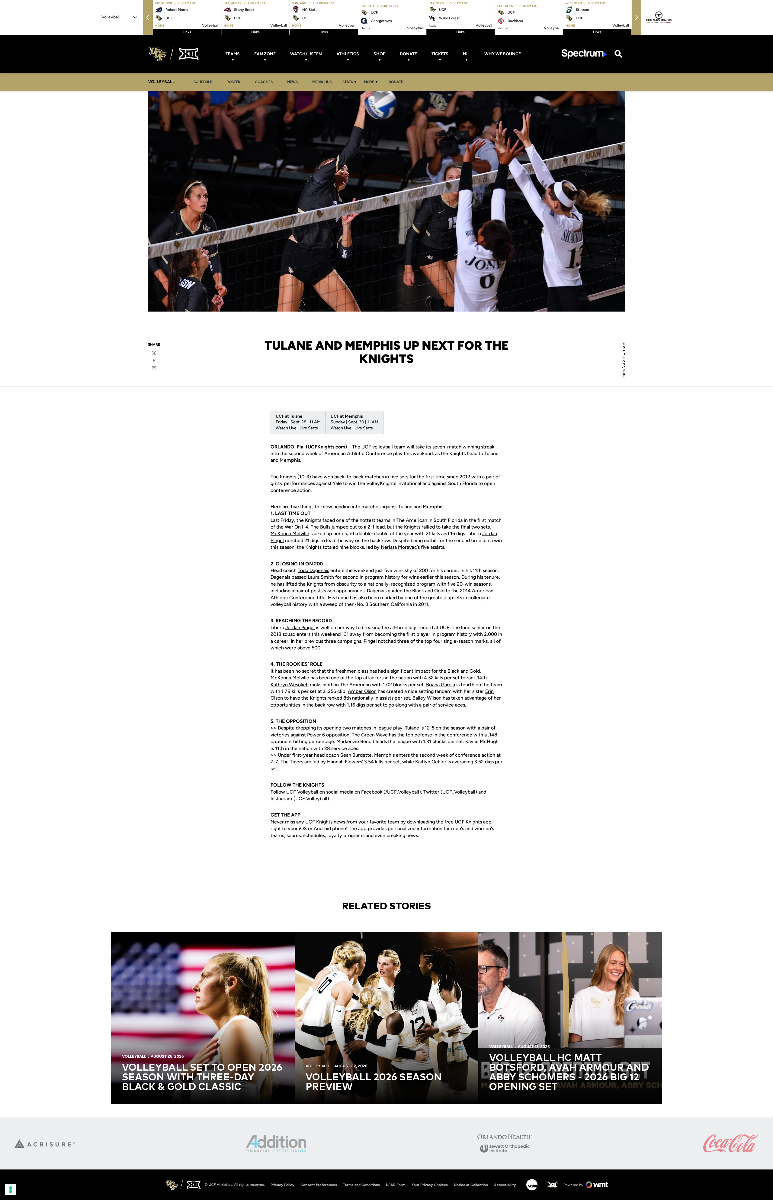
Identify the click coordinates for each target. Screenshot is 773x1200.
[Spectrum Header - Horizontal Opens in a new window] (584, 54)
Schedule (203, 82)
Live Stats (309, 428)
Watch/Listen (306, 54)
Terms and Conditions (361, 1185)
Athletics (347, 54)
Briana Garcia (440, 684)
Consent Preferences (318, 1185)
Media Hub (323, 81)
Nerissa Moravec (399, 547)
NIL (466, 54)
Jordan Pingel (300, 627)
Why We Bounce (502, 54)
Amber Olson (362, 691)
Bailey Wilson (426, 698)
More (369, 82)
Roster (233, 82)
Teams (233, 54)
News (292, 82)
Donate (408, 54)
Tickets (439, 54)
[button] (148, 17)
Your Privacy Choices (430, 1185)
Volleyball (134, 1056)
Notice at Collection (471, 1185)
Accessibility (505, 1184)
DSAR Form (396, 1185)
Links (187, 32)
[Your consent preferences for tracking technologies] (10, 1189)
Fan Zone (265, 54)
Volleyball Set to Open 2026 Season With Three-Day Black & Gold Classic (202, 1077)
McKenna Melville (290, 533)
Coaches (264, 82)
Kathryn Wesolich (290, 684)
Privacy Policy (282, 1185)
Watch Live (286, 428)
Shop (379, 54)
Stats (347, 82)
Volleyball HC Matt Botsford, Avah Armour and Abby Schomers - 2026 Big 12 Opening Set (569, 1072)
